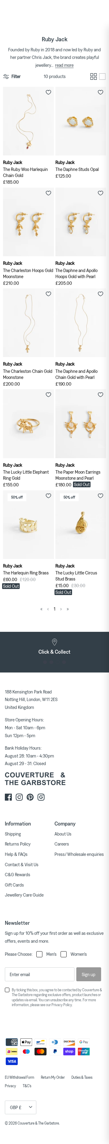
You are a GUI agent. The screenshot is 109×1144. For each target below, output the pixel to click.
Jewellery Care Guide (24, 894)
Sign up (88, 974)
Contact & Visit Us (21, 864)
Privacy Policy (61, 1005)
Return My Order (53, 1077)
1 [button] (45, 662)
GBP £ (15, 1107)
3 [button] (58, 662)
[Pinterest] (30, 797)
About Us (62, 833)
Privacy (10, 1086)
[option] (54, 646)
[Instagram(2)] (41, 797)
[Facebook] (8, 797)
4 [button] (64, 662)
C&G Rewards (17, 874)
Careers (61, 843)
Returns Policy (18, 843)
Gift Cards (14, 884)
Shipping (13, 833)
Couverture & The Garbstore (38, 1123)
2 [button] (51, 662)
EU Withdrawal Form (19, 1077)
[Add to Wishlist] (48, 92)
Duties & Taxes (81, 1077)
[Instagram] (19, 797)
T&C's (27, 1086)
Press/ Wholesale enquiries (79, 854)
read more (64, 65)
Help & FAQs (16, 854)
